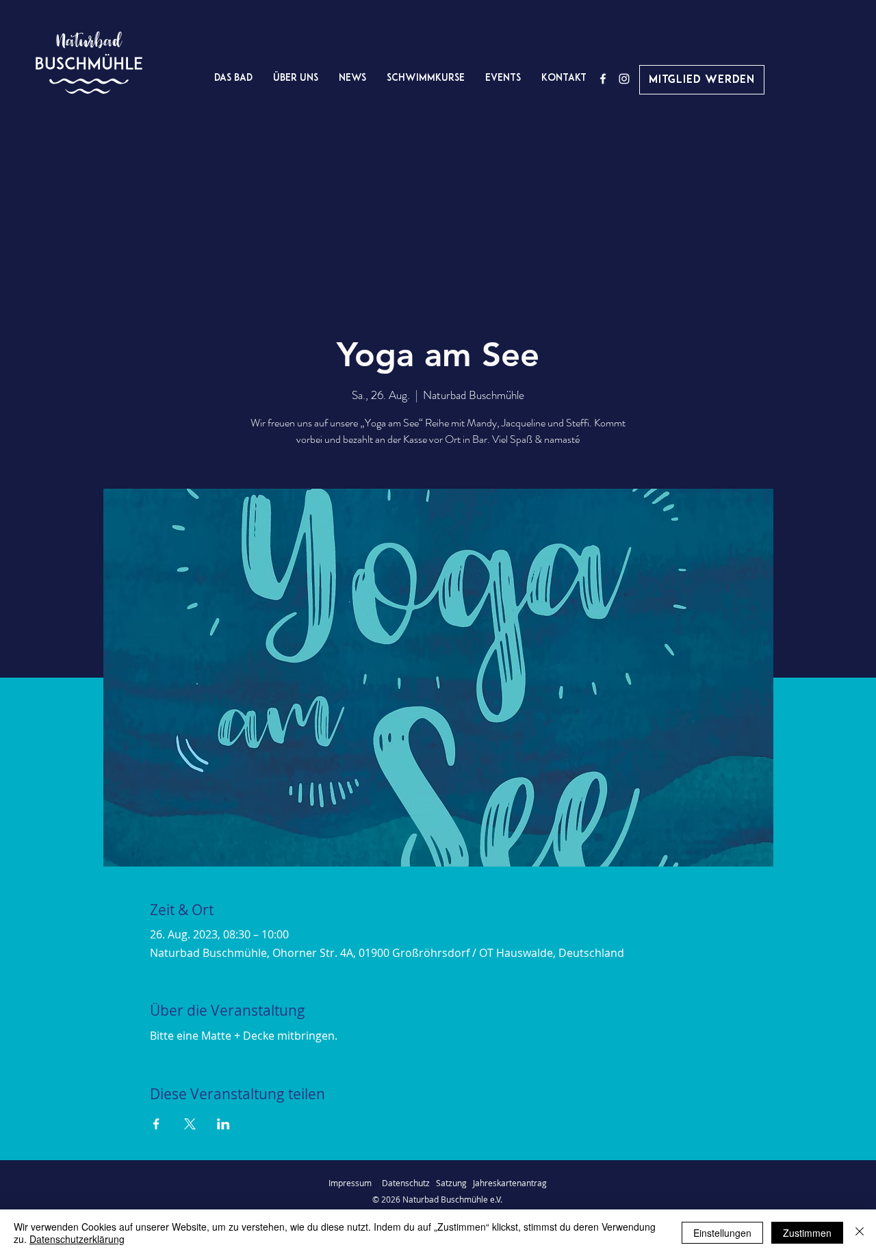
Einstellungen (722, 1233)
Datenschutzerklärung (77, 1239)
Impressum (350, 1182)
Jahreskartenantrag (510, 1182)
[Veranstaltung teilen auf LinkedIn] (223, 1123)
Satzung (451, 1182)
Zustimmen (807, 1233)
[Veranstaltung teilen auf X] (189, 1123)
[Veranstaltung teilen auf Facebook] (156, 1123)
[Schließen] (859, 1232)
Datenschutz (409, 1182)
